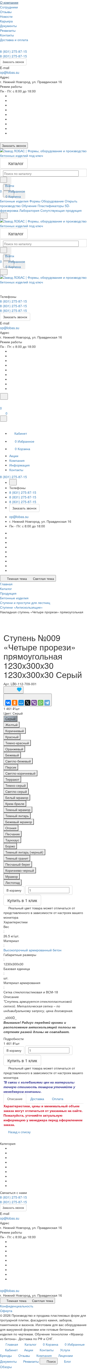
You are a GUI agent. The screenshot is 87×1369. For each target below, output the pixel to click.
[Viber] (34, 703)
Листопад (12, 882)
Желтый (11, 724)
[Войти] (2, 402)
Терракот (12, 779)
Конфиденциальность (16, 1306)
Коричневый (14, 730)
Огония (10, 828)
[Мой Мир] (21, 703)
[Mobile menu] (3, 272)
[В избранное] (13, 690)
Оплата (57, 1098)
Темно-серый (15, 785)
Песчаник (12, 834)
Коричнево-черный (19, 870)
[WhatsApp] (40, 703)
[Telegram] (47, 703)
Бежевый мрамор (18, 821)
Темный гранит (16, 858)
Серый (10, 718)
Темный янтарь (17, 815)
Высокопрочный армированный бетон (32, 950)
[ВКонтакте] (8, 703)
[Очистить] (7, 180)
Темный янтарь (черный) (24, 852)
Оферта (6, 1310)
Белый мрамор (16, 797)
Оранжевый (14, 749)
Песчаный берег (17, 864)
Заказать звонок (13, 62)
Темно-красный (17, 743)
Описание (15, 1098)
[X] (27, 703)
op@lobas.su (9, 72)
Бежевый (12, 755)
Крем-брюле (14, 803)
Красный (12, 736)
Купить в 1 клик (22, 900)
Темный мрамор (17, 809)
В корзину (13, 890)
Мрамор (11, 876)
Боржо (10, 846)
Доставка (37, 1098)
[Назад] (13, 482)
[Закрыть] (3, 419)
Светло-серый (16, 791)
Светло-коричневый (20, 773)
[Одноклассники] (14, 703)
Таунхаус (12, 840)
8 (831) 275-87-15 (13, 51)
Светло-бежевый (18, 761)
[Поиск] (4, 396)
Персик (10, 767)
